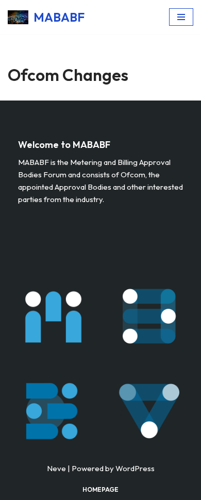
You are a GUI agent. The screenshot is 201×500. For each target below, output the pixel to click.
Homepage (100, 489)
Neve (56, 468)
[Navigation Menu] (181, 17)
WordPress (135, 468)
